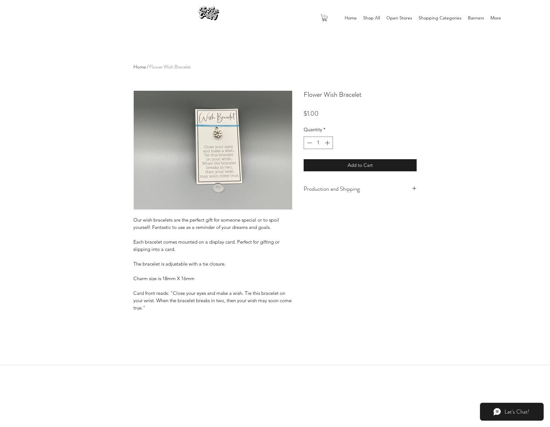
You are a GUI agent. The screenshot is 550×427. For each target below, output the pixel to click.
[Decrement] (309, 143)
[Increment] (328, 143)
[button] (324, 18)
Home (139, 66)
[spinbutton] (318, 143)
